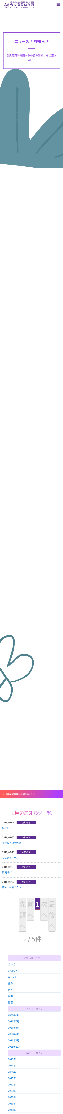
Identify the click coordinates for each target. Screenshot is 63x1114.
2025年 (12, 1065)
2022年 (12, 1084)
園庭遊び (7, 872)
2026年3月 (13, 1034)
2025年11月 (14, 1046)
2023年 (12, 1078)
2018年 (12, 1110)
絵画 (10, 996)
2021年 (12, 1090)
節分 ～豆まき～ (11, 887)
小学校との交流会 (11, 842)
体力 (10, 983)
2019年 (12, 1103)
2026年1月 (13, 1040)
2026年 (12, 1059)
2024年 (12, 1072)
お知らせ (12, 970)
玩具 (10, 989)
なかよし (12, 977)
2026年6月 (13, 1015)
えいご (11, 964)
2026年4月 (13, 1027)
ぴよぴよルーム (10, 857)
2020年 (12, 1097)
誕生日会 (7, 827)
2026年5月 (13, 1021)
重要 (10, 1002)
